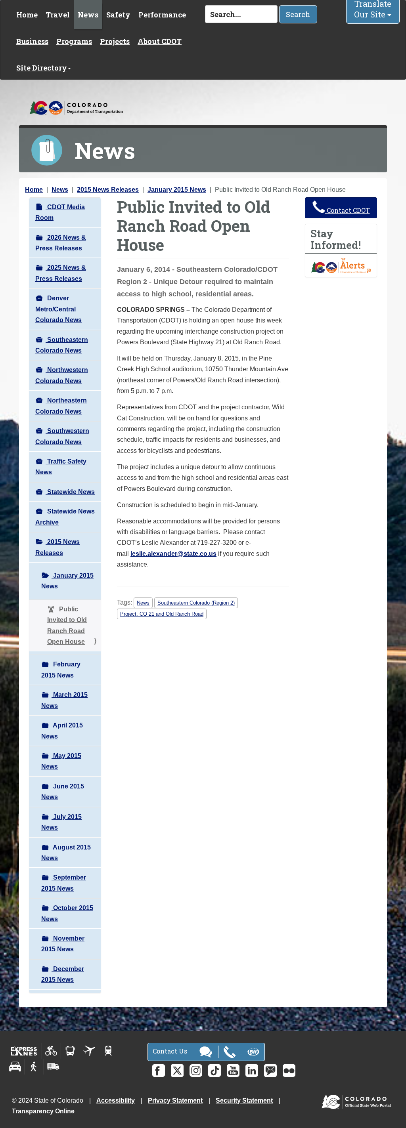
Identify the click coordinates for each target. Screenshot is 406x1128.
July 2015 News (61, 822)
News (88, 14)
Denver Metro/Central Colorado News (58, 309)
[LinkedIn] (251, 1070)
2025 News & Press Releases (60, 273)
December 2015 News (62, 974)
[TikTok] (214, 1070)
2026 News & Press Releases (60, 243)
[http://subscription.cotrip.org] (341, 264)
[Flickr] (289, 1070)
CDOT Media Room (60, 212)
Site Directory (41, 68)
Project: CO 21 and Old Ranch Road (161, 614)
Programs (74, 41)
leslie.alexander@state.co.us (173, 553)
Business (32, 41)
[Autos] (15, 1067)
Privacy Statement (175, 1100)
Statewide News (70, 492)
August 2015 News (66, 852)
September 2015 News (63, 882)
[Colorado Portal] (358, 1100)
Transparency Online (43, 1111)
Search (298, 14)
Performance (162, 14)
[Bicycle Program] (51, 1051)
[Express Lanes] (24, 1051)
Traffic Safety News (60, 466)
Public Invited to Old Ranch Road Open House (67, 625)
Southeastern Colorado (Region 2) (196, 603)
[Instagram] (195, 1070)
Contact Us (171, 1051)
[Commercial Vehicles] (53, 1067)
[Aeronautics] (89, 1051)
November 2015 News (62, 943)
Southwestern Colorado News (62, 436)
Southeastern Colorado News (61, 345)
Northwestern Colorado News (61, 375)
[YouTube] (233, 1070)
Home (27, 14)
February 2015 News (60, 669)
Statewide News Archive (65, 516)
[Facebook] (158, 1070)
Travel (58, 14)
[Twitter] (177, 1070)
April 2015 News (62, 730)
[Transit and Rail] (70, 1051)
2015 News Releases (108, 189)
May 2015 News (61, 761)
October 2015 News (67, 913)
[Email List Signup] (270, 1070)
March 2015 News (64, 700)
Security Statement (244, 1100)
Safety (118, 14)
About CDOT (160, 41)
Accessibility (115, 1100)
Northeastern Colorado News (61, 405)
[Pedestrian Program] (34, 1067)
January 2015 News (176, 189)
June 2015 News (62, 791)
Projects (115, 41)
